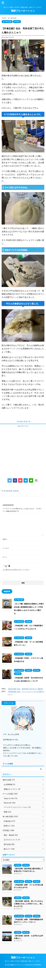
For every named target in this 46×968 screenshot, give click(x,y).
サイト (5, 557)
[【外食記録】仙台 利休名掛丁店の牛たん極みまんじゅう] (26, 480)
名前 (5, 539)
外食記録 (16, 491)
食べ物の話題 (8, 491)
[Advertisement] (23, 450)
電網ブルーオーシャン (23, 10)
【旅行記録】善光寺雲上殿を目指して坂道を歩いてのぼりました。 (28, 869)
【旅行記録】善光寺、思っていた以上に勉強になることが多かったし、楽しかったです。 (28, 904)
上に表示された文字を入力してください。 (17, 570)
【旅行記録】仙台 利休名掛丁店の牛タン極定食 (25, 689)
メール (6, 548)
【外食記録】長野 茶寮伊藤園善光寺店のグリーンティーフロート (28, 920)
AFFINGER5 (37, 965)
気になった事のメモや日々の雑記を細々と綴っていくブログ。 (23, 961)
